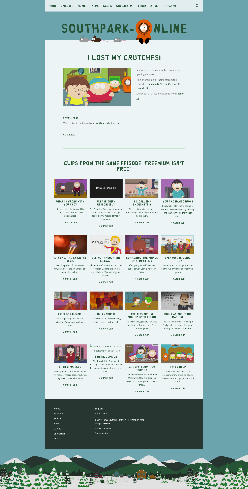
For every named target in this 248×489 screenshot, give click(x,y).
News (95, 5)
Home (53, 5)
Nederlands (101, 413)
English (99, 408)
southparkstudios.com (107, 123)
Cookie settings (102, 433)
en (151, 5)
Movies (82, 5)
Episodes (67, 5)
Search (171, 6)
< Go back (69, 134)
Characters (124, 5)
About (142, 5)
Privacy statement (103, 428)
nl (156, 5)
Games (107, 5)
